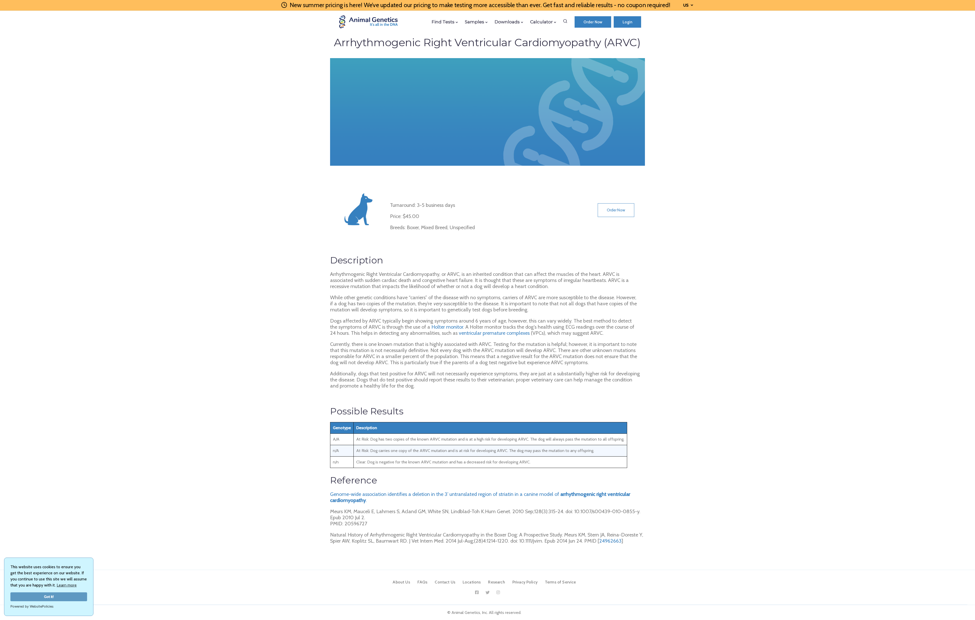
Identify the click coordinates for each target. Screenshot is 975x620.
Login (627, 22)
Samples (474, 21)
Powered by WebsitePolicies (32, 606)
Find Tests (443, 21)
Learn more (67, 585)
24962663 (610, 541)
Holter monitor (447, 327)
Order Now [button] (616, 210)
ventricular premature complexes (494, 333)
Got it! (49, 596)
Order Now (592, 22)
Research (496, 582)
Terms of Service (560, 582)
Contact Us (445, 582)
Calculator (541, 21)
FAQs (422, 582)
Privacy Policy (525, 582)
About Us (401, 582)
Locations (472, 582)
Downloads (507, 21)
